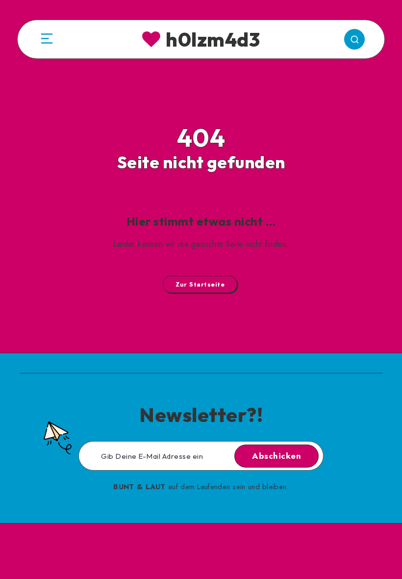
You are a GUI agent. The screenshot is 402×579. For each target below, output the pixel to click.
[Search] (354, 39)
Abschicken (276, 456)
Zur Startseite (200, 284)
